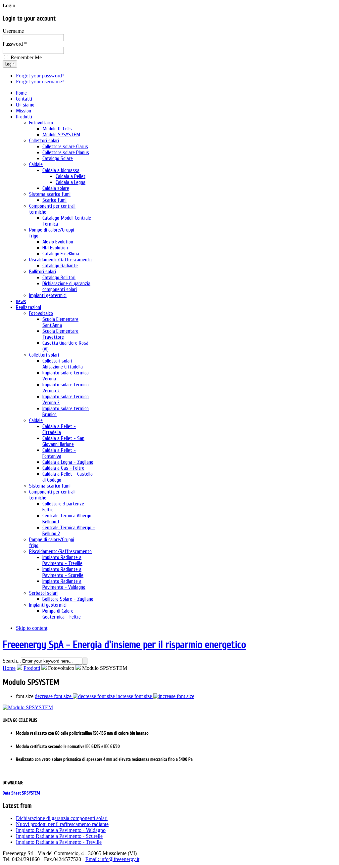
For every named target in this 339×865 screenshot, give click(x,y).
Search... (12, 661)
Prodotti (32, 668)
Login (10, 64)
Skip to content (31, 628)
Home (9, 668)
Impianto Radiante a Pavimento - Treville (59, 842)
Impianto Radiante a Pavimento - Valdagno (61, 830)
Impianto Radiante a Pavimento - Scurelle (59, 836)
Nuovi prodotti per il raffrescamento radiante (62, 824)
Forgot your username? (40, 81)
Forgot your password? (40, 75)
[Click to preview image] (28, 707)
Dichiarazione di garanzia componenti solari (62, 818)
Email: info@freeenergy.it (112, 859)
